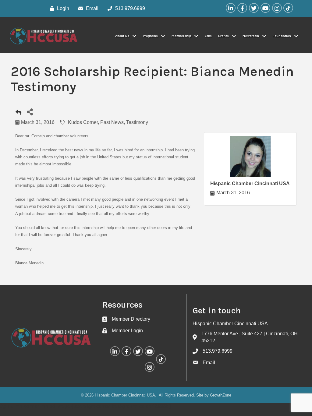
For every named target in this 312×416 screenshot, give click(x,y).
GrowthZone (220, 395)
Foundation (282, 35)
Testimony (137, 122)
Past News (112, 122)
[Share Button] (30, 111)
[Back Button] (18, 113)
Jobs (208, 35)
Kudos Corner (83, 122)
